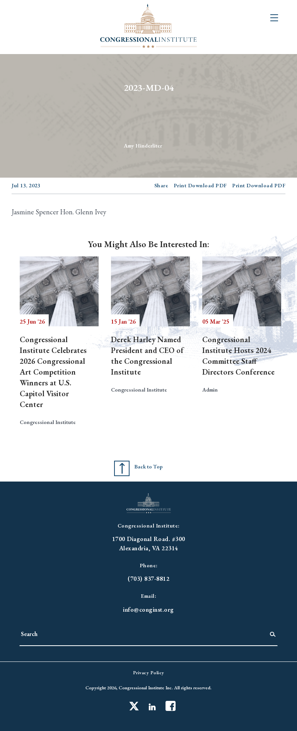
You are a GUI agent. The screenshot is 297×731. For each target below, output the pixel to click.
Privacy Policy (148, 673)
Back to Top (148, 466)
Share (161, 185)
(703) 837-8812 (148, 579)
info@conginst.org (148, 609)
